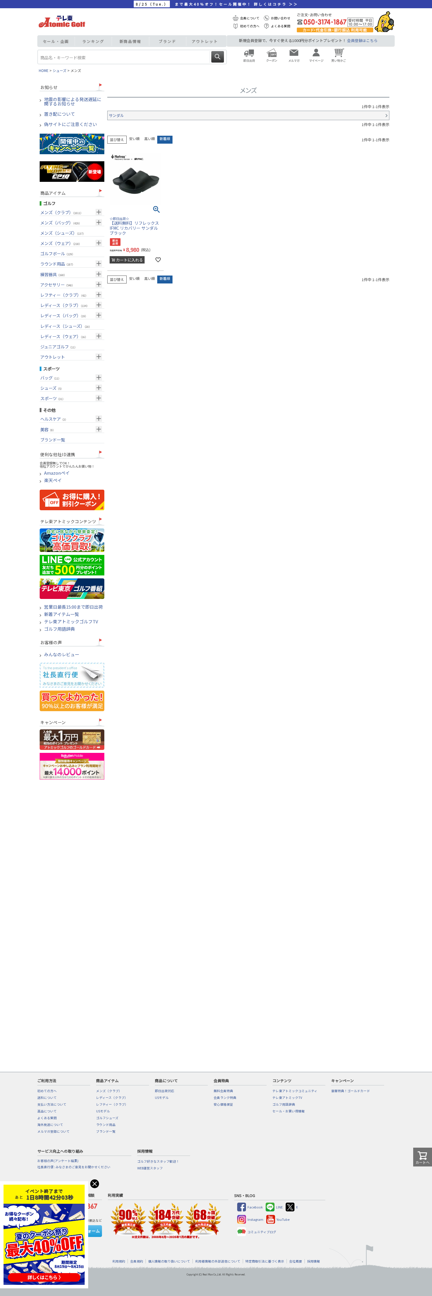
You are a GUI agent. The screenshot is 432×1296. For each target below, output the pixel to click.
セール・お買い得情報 (288, 1111)
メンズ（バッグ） (60, 222)
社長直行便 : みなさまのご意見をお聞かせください (73, 1167)
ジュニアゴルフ (58, 346)
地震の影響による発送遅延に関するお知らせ (72, 101)
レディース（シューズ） (65, 326)
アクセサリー (57, 284)
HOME (43, 70)
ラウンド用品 (57, 264)
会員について (249, 18)
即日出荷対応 (164, 1091)
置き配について (59, 114)
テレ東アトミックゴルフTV (71, 622)
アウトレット (205, 41)
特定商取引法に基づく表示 (264, 1261)
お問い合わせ (280, 18)
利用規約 (118, 1261)
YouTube (283, 1219)
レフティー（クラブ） (64, 295)
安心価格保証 (223, 1104)
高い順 (149, 138)
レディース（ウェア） (64, 336)
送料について (47, 1097)
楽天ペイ (53, 480)
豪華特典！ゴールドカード (350, 1091)
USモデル (103, 1111)
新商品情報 (131, 41)
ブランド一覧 (52, 440)
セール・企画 (56, 41)
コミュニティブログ (261, 1232)
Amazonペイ (57, 473)
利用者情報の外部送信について (217, 1261)
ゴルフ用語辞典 (59, 629)
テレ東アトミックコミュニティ (294, 1091)
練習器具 (53, 274)
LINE (279, 1207)
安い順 (134, 138)
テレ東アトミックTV (287, 1097)
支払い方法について (51, 1104)
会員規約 (136, 1261)
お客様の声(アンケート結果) (57, 1161)
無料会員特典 (223, 1091)
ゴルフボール (57, 253)
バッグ (50, 378)
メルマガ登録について (53, 1131)
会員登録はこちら (362, 40)
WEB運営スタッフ (150, 1168)
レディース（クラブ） (64, 305)
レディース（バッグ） (64, 315)
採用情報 (313, 1261)
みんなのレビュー (61, 654)
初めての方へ (249, 26)
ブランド (167, 41)
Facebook (255, 1207)
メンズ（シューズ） (62, 233)
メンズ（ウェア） (60, 243)
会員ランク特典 (225, 1097)
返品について (47, 1111)
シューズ (59, 70)
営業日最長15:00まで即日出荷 (73, 607)
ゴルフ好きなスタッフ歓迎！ (158, 1161)
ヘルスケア (54, 419)
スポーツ (52, 398)
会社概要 (295, 1261)
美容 (47, 429)
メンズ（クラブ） (61, 212)
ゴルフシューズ (107, 1118)
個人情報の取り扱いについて (169, 1261)
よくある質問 (280, 26)
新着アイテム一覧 (61, 614)
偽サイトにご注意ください (70, 124)
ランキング (93, 41)
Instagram (255, 1219)
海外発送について (50, 1124)
